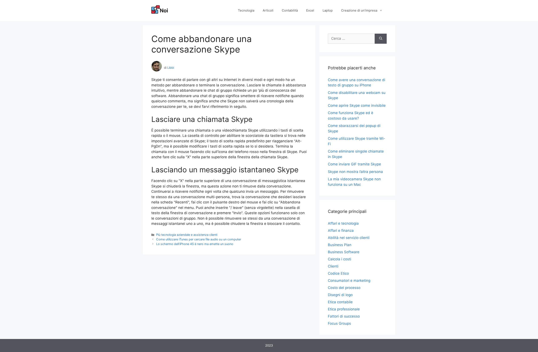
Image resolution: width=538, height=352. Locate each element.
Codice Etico (338, 273)
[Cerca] (381, 39)
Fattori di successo (344, 316)
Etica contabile (340, 302)
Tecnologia (246, 10)
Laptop (328, 10)
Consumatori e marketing (349, 280)
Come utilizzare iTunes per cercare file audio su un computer (198, 239)
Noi (164, 10)
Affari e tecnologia (343, 223)
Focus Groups (339, 323)
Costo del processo (344, 288)
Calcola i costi (339, 259)
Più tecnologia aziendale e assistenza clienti (186, 234)
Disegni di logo (340, 295)
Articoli (268, 10)
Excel (310, 10)
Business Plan (339, 245)
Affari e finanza (341, 230)
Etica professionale (344, 309)
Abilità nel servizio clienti (348, 238)
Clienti (333, 266)
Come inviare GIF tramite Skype (354, 164)
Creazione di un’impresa (359, 10)
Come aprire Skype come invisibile (357, 105)
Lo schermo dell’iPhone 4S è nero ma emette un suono (194, 244)
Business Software (343, 252)
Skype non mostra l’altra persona (355, 172)
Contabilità (290, 10)
